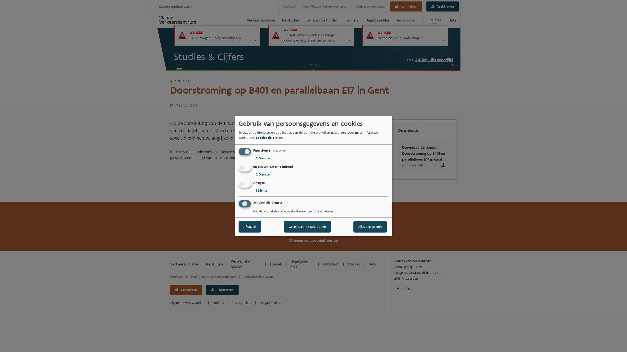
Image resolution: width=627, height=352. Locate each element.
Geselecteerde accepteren (307, 226)
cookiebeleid (265, 138)
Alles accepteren (370, 226)
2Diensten (262, 158)
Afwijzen (249, 226)
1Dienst (260, 190)
